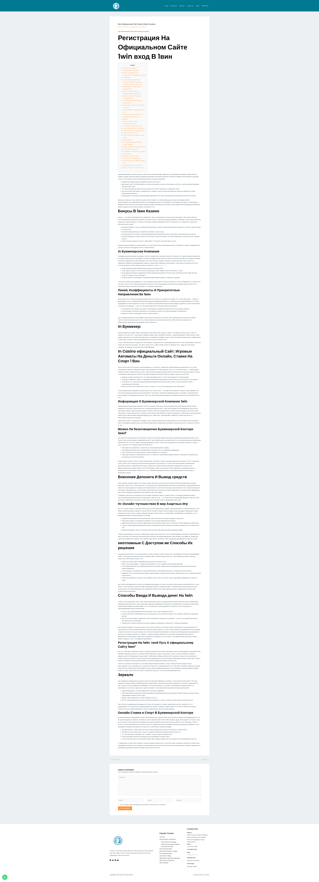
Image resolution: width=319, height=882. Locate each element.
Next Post (205, 759)
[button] (4, 877)
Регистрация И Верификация (132, 158)
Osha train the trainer (167, 846)
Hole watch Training (165, 856)
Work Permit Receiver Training (168, 851)
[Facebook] (110, 860)
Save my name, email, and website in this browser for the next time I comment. (143, 804)
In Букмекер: (126, 77)
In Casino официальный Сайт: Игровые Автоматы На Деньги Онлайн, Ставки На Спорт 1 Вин (132, 82)
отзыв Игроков (127, 140)
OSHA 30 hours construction (168, 839)
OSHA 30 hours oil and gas (168, 842)
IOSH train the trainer (166, 849)
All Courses (174, 6)
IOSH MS (162, 837)
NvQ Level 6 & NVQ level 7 (167, 860)
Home (166, 6)
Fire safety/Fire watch (166, 853)
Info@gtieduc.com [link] (192, 855)
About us (182, 6)
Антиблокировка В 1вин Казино (132, 165)
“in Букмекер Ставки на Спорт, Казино (134, 151)
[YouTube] (118, 860)
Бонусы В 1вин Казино (130, 68)
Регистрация (127, 153)
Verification (205, 6)
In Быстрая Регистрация (130, 149)
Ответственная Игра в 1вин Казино (133, 128)
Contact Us (190, 6)
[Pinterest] (115, 860)
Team (197, 6)
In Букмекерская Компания (131, 70)
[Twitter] (113, 860)
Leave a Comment (123, 27)
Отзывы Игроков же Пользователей (134, 147)
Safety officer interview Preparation (170, 858)
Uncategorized (134, 27)
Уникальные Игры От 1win (131, 156)
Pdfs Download (164, 862)
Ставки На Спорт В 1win (130, 133)
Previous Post (115, 759)
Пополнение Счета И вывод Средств (134, 130)
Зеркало (125, 119)
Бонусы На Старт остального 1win (133, 167)
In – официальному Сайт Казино (132, 126)
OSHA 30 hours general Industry (170, 844)
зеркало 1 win (163, 265)
